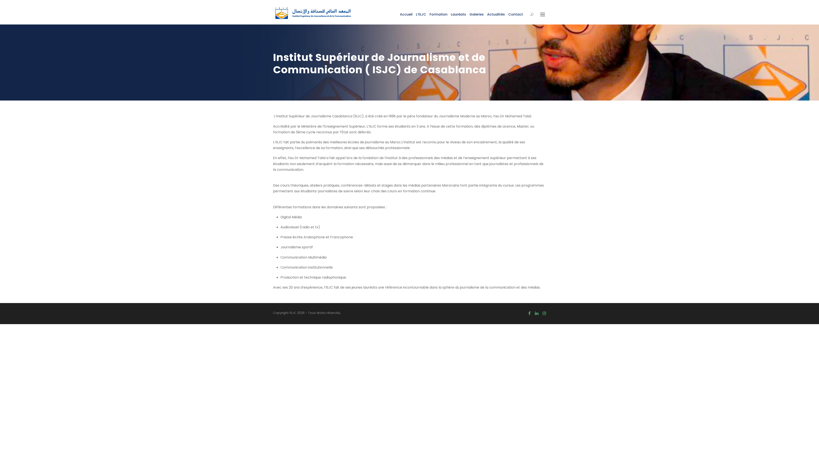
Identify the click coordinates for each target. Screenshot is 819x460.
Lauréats (458, 14)
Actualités (496, 14)
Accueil (406, 14)
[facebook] (529, 313)
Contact (515, 14)
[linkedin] (536, 313)
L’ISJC (421, 14)
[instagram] (544, 313)
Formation (438, 14)
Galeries (476, 14)
